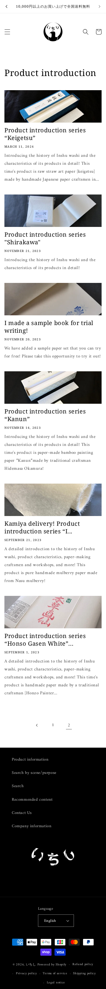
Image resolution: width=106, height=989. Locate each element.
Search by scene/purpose (34, 773)
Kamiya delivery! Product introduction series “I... (42, 527)
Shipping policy (84, 973)
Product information (30, 759)
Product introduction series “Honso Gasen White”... (45, 639)
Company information (31, 826)
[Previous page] (37, 725)
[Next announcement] (99, 6)
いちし (31, 964)
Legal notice (56, 982)
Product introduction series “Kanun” (45, 415)
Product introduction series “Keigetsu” (45, 134)
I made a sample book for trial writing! (48, 326)
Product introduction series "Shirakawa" (45, 238)
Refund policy (82, 964)
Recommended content (32, 799)
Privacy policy (26, 973)
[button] (7, 31)
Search (18, 786)
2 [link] (69, 725)
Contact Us (22, 813)
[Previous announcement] (6, 6)
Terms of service (55, 973)
